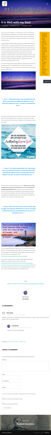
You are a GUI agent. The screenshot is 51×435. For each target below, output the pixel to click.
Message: (4, 359)
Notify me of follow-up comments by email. (12, 399)
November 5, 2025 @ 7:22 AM (14, 314)
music (17, 25)
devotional (13, 25)
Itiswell (21, 283)
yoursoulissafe (40, 283)
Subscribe (47, 81)
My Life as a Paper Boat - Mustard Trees (16, 341)
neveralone (26, 283)
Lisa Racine (5, 25)
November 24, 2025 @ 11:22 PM (19, 327)
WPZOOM (47, 432)
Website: (4, 387)
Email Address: (5, 381)
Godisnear (14, 283)
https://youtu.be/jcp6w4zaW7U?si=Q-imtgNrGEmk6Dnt (14, 256)
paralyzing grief (33, 283)
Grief (18, 283)
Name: (3, 374)
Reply (23, 314)
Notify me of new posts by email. (10, 404)
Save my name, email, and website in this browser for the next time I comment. (19, 393)
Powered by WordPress (7, 432)
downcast (9, 283)
